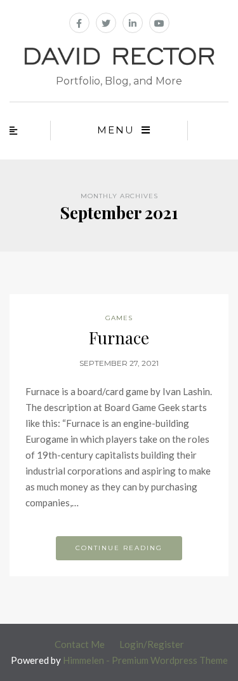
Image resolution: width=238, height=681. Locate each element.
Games (119, 318)
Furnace (119, 338)
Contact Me (80, 644)
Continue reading (119, 548)
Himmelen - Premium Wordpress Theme (145, 660)
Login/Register (151, 644)
